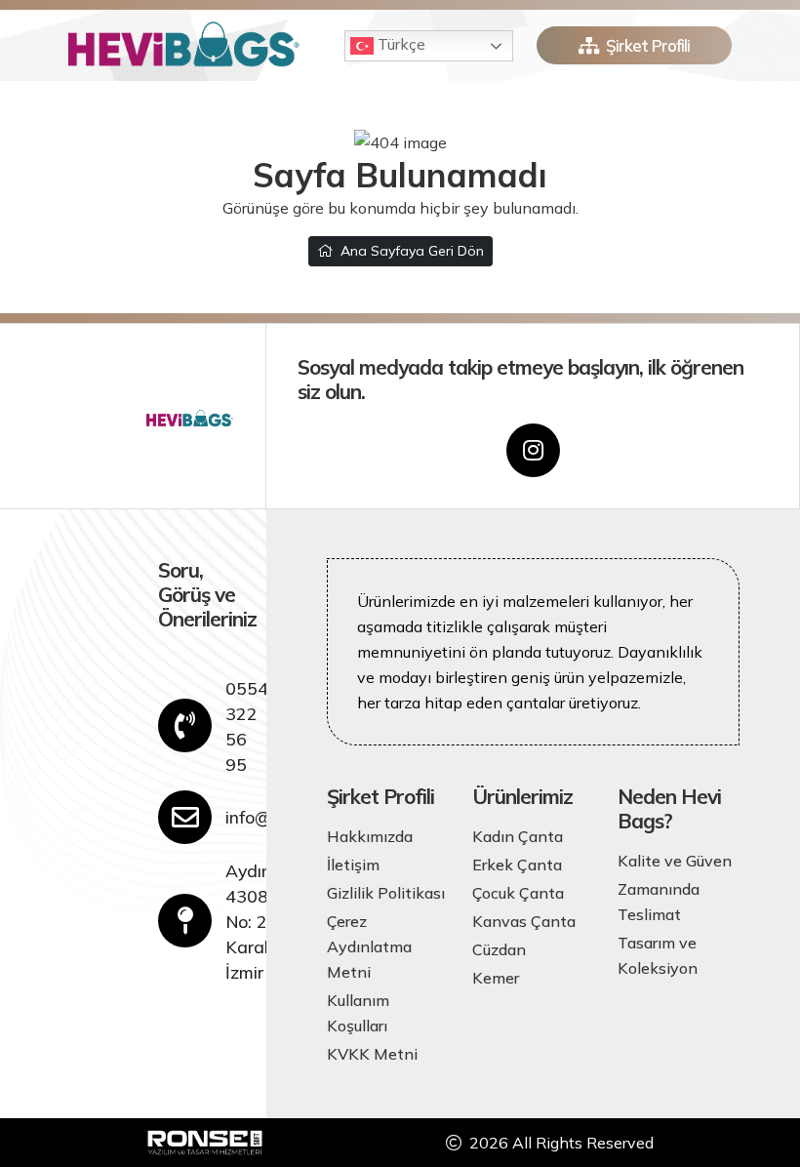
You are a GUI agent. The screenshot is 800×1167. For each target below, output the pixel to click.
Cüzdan (499, 949)
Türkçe (399, 44)
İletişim (353, 864)
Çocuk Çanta (518, 893)
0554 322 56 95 (246, 726)
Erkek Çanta (517, 864)
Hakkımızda (370, 836)
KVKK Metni (372, 1054)
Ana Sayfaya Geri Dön (412, 251)
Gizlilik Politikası (386, 893)
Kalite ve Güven (675, 860)
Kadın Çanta (517, 836)
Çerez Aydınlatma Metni (369, 946)
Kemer (495, 977)
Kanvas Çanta (524, 921)
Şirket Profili (648, 45)
